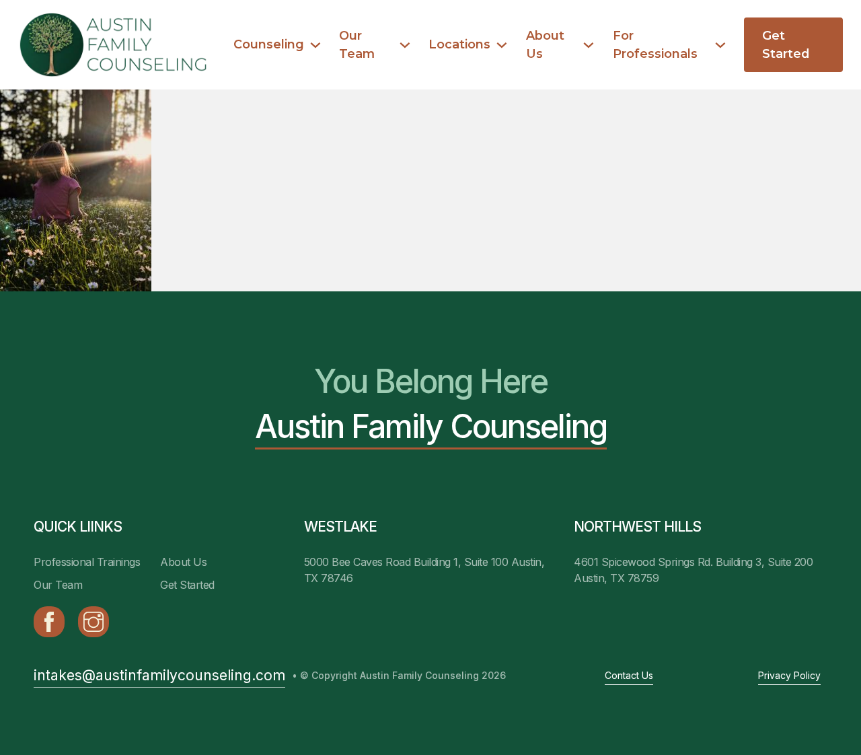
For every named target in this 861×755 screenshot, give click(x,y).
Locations (459, 44)
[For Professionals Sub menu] (720, 45)
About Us (545, 44)
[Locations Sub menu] (502, 45)
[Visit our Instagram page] (93, 621)
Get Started (785, 44)
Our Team (357, 44)
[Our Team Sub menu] (405, 45)
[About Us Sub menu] (589, 45)
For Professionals (655, 44)
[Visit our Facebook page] (49, 621)
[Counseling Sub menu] (315, 45)
